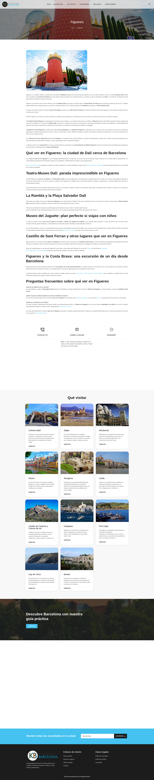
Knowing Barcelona (33, 165)
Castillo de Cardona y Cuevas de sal (38, 527)
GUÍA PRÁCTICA (58, 4)
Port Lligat (29, 250)
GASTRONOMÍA (84, 4)
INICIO (49, 4)
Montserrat (104, 430)
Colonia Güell (34, 430)
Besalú (93, 165)
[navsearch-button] (149, 4)
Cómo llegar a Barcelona (83, 273)
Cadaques (68, 526)
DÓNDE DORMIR (110, 4)
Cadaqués (99, 165)
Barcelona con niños (68, 230)
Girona (88, 165)
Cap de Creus (36, 250)
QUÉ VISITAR (71, 4)
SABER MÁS (31, 446)
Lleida (102, 478)
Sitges (66, 430)
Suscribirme (119, 736)
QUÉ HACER (97, 4)
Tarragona (68, 478)
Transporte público (97, 273)
